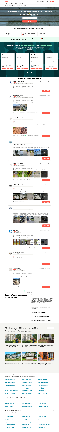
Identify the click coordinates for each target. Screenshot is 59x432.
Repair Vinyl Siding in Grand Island (43, 401)
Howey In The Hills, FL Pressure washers (11, 390)
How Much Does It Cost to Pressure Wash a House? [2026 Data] (29, 346)
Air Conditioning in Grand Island (27, 425)
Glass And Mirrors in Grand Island (43, 425)
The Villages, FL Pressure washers (10, 387)
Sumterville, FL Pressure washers (43, 385)
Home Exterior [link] (7, 5)
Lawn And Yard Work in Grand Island (11, 421)
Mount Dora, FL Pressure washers (27, 380)
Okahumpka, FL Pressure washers (27, 390)
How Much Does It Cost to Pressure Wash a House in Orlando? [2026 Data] (12, 346)
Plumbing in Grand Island (9, 418)
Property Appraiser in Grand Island (43, 418)
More (17, 3)
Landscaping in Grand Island (9, 414)
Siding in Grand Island (41, 427)
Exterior (9, 3)
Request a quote (7, 68)
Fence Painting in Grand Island (26, 401)
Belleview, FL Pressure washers (43, 390)
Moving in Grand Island (25, 414)
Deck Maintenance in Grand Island (27, 406)
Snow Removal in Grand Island (43, 406)
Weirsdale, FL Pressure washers (10, 393)
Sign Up (51, 1)
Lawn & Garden (13, 3)
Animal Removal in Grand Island (43, 422)
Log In (47, 1)
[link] (3, 66)
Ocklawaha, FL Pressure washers (27, 393)
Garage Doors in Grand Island (42, 414)
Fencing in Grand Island (8, 419)
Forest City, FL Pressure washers (43, 387)
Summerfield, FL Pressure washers (43, 388)
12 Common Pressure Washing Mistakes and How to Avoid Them (45, 364)
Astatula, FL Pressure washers (26, 379)
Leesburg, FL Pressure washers (10, 379)
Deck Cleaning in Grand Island (10, 401)
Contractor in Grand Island (42, 416)
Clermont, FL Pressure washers (43, 380)
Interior (6, 3)
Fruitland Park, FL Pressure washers (10, 385)
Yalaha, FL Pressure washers (9, 391)
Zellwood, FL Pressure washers (26, 385)
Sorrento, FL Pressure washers (26, 387)
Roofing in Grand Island (8, 422)
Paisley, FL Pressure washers (26, 391)
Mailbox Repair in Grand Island (10, 424)
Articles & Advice (21, 3)
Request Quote (46, 90)
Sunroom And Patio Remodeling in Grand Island (29, 418)
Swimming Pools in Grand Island (10, 425)
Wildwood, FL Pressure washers (43, 391)
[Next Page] (36, 291)
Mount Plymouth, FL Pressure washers (28, 388)
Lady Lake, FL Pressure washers (10, 388)
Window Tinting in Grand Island (26, 421)
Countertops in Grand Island (42, 421)
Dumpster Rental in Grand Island (27, 422)
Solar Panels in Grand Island (26, 416)
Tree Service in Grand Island (9, 427)
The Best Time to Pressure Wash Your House (12, 364)
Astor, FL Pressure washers (42, 393)
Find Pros (29, 21)
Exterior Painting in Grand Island (27, 403)
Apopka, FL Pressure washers (42, 379)
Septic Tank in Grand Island (26, 419)
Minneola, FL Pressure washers (43, 382)
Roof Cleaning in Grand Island (9, 403)
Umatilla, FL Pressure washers (10, 382)
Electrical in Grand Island (25, 424)
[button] (16, 107)
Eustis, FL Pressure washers (9, 380)
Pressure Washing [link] (12, 5)
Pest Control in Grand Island (42, 419)
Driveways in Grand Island (9, 406)
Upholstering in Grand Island (26, 427)
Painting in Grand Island (42, 403)
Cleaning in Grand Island (9, 416)
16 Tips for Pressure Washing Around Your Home (29, 364)
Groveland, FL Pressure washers (27, 382)
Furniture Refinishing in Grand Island (43, 424)
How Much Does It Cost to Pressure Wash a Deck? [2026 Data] (46, 346)
